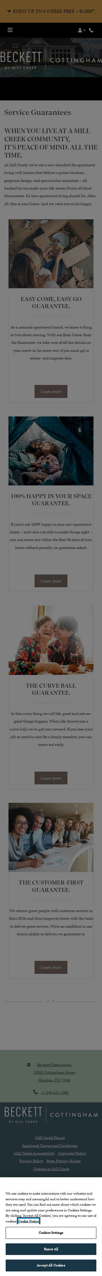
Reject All (51, 1249)
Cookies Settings (51, 1233)
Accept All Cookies (51, 1265)
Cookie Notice (28, 1221)
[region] (51, 1226)
